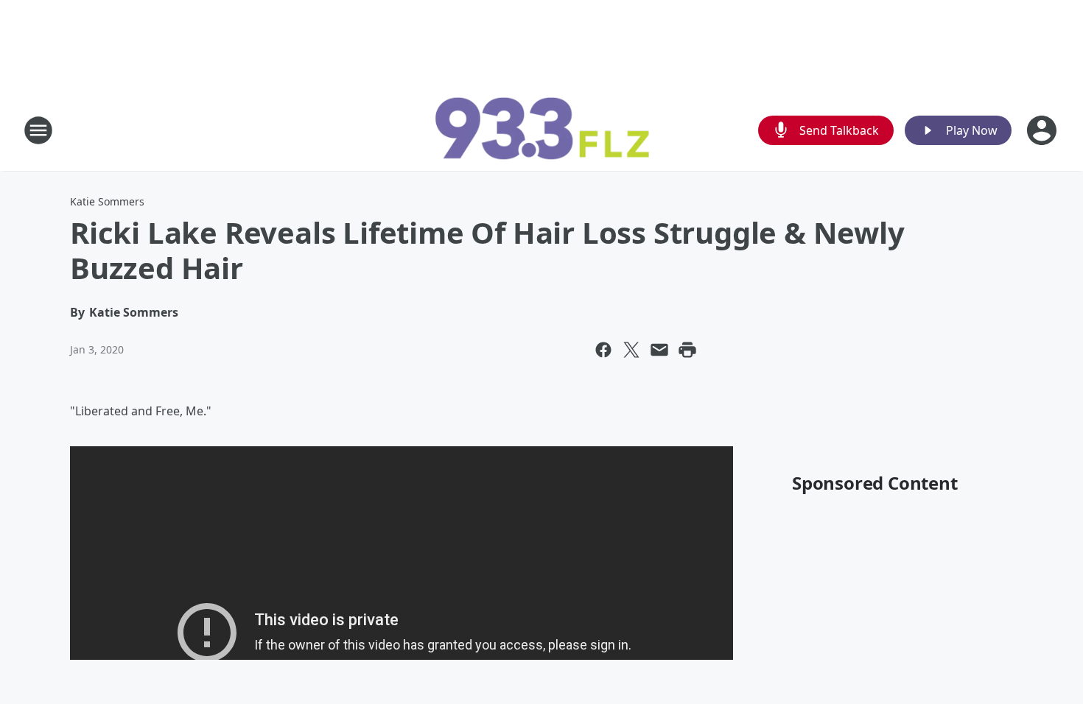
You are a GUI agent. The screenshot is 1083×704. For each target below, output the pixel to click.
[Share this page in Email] (659, 349)
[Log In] (1043, 130)
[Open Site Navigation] (38, 130)
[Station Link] (541, 130)
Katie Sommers (107, 201)
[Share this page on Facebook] (603, 349)
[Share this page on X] (631, 349)
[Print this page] (687, 349)
